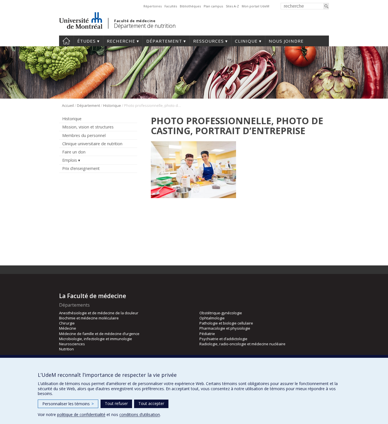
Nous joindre (286, 41)
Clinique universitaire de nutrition (92, 143)
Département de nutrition (145, 26)
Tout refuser (116, 403)
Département (164, 41)
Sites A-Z (232, 6)
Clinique (246, 41)
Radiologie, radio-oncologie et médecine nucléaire (242, 343)
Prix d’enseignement (81, 168)
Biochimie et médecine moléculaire (89, 318)
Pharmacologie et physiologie (224, 328)
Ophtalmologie (212, 318)
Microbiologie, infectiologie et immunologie (95, 338)
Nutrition (66, 349)
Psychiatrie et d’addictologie (223, 338)
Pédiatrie (207, 333)
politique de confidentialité (81, 414)
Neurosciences (72, 343)
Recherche (121, 41)
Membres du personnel (84, 135)
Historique (112, 105)
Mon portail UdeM (255, 6)
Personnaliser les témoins (68, 403)
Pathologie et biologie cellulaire (226, 323)
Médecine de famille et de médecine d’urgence (99, 333)
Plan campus (213, 6)
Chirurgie (67, 323)
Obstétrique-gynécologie (220, 312)
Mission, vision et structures (88, 127)
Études (86, 41)
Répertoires (152, 6)
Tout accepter (151, 403)
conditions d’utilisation (139, 414)
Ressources (208, 41)
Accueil (66, 41)
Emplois (69, 160)
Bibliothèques (190, 6)
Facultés (170, 6)
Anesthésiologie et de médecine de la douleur (98, 312)
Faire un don (73, 152)
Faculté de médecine (134, 20)
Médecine (67, 328)
